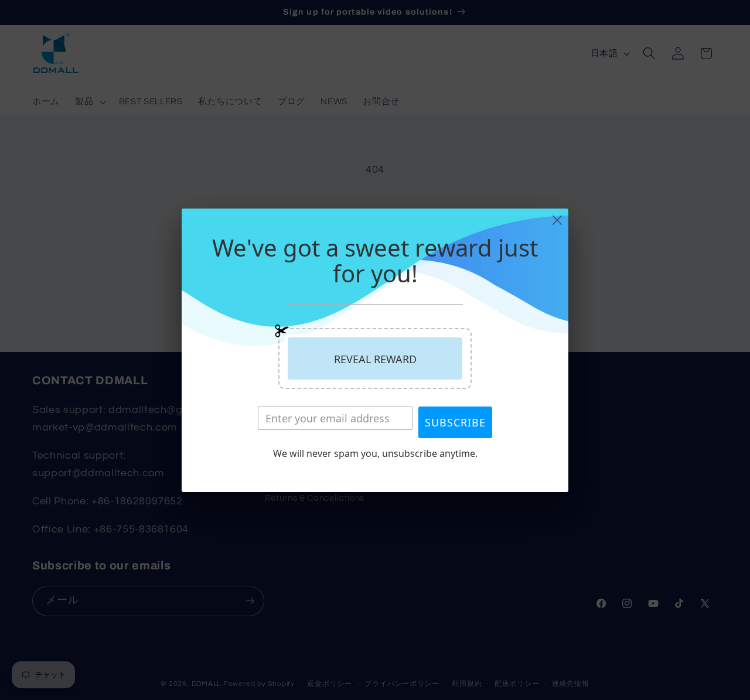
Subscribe (455, 422)
